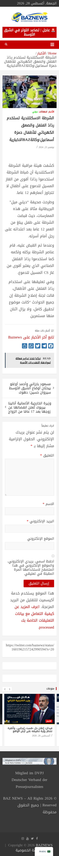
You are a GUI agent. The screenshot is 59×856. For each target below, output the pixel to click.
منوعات (50, 688)
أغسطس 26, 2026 (41, 735)
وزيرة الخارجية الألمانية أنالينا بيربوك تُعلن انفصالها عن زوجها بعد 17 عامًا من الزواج (29, 407)
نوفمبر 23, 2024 (46, 147)
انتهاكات (43, 112)
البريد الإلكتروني (40, 521)
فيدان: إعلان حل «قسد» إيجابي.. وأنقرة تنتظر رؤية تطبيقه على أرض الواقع (30, 730)
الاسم (48, 504)
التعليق (47, 455)
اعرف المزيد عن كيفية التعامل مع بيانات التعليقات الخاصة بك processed (34, 617)
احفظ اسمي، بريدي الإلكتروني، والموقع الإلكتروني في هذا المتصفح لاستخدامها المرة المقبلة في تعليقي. (30, 567)
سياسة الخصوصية (29, 850)
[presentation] (4, 689)
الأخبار (51, 112)
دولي (35, 112)
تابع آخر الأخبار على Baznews (31, 337)
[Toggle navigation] (52, 44)
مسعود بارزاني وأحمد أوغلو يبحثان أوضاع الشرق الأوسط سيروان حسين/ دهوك (30, 388)
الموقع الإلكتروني (40, 539)
